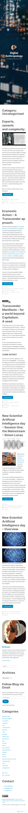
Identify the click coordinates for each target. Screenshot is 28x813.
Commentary (6, 199)
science (17, 199)
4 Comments (6, 613)
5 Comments (6, 507)
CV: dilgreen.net (7, 790)
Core (5, 288)
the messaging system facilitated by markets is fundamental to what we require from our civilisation (14, 254)
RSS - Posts (4, 772)
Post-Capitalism (14, 288)
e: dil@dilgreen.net (8, 788)
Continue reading (7, 195)
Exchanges (4, 734)
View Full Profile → (6, 660)
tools (3, 763)
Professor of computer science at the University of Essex (20, 460)
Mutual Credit (5, 736)
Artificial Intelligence (8, 505)
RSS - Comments (6, 775)
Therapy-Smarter (6, 761)
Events (14, 505)
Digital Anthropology (14, 54)
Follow (5, 701)
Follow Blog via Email (13, 685)
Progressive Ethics (6, 750)
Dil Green (6, 197)
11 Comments (7, 292)
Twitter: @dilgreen (8, 786)
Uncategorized (5, 201)
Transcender (5, 290)
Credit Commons (6, 727)
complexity (12, 199)
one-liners (4, 743)
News (3, 741)
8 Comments (6, 405)
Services (4, 756)
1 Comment (6, 202)
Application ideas (6, 716)
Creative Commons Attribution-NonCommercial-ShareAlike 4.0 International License (13, 801)
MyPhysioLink (5, 738)
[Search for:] (9, 666)
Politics (4, 745)
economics (8, 288)
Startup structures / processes (9, 759)
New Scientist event (10, 563)
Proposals (21, 288)
